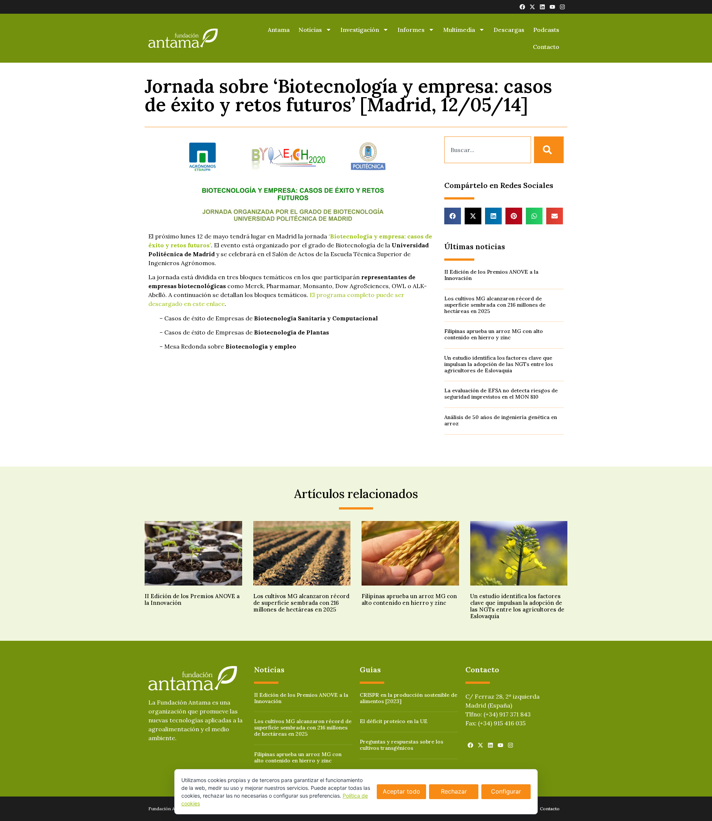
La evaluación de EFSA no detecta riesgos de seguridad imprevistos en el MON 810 (501, 393)
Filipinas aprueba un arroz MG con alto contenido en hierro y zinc (493, 334)
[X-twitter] (532, 7)
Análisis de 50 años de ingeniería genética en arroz (500, 420)
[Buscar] (549, 149)
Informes (411, 29)
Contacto (546, 46)
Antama (279, 29)
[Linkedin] (542, 7)
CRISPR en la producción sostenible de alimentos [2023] (408, 698)
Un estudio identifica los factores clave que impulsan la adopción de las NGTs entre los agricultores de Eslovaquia (498, 364)
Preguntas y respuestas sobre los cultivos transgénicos (401, 744)
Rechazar (454, 791)
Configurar (506, 791)
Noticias (310, 29)
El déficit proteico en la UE (394, 721)
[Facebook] (522, 7)
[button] (452, 216)
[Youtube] (552, 7)
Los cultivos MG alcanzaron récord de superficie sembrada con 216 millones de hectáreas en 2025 (494, 304)
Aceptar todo (401, 791)
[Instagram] (562, 7)
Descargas (509, 29)
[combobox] (487, 149)
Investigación (359, 29)
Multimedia (459, 29)
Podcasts (546, 29)
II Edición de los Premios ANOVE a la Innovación (491, 274)
